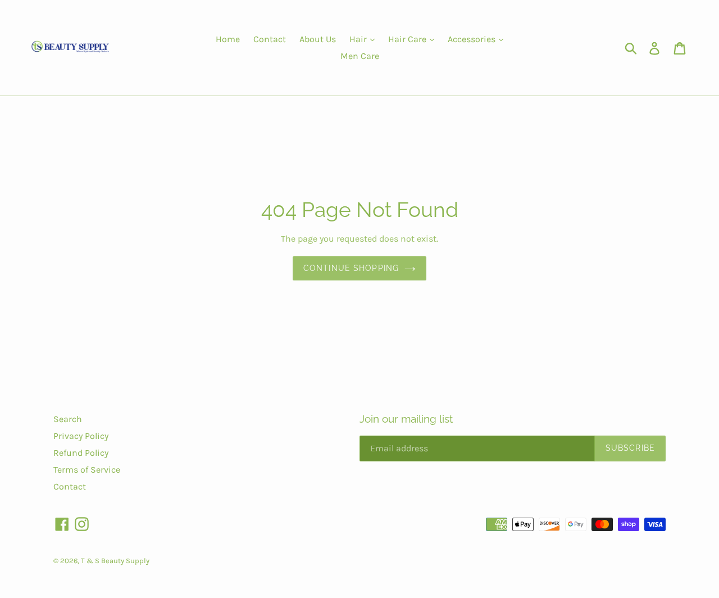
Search (67, 419)
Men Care (359, 56)
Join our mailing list (406, 419)
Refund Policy (80, 452)
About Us (317, 39)
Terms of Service (86, 469)
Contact (269, 39)
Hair (359, 39)
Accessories (473, 39)
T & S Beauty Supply (115, 560)
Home (228, 39)
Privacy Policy (80, 436)
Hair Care (408, 39)
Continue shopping (351, 268)
